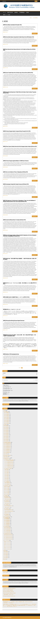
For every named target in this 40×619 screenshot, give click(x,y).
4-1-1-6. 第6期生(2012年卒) (9, 465)
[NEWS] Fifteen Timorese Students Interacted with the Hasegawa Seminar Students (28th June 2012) (20, 146)
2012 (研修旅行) (6, 508)
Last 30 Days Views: (6, 388)
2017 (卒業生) (7, 480)
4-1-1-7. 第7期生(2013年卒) (9, 466)
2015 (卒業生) (7, 478)
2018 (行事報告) (6, 414)
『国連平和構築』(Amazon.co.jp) (8, 594)
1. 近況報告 (5, 424)
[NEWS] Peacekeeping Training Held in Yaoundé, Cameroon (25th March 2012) (16, 184)
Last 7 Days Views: (6, 386)
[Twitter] (36, 1)
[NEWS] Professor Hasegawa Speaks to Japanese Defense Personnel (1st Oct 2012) (16, 131)
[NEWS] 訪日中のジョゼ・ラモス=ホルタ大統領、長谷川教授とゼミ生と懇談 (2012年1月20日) (20, 283)
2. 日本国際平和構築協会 (7, 442)
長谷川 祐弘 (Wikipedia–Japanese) (8, 591)
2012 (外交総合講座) (7, 531)
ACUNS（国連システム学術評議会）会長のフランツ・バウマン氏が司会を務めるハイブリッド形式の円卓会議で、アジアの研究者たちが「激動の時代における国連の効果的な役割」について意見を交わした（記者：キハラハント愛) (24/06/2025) (19, 605)
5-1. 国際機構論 (6, 517)
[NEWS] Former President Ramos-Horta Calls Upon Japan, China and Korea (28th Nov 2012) (18, 72)
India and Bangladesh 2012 (9, 511)
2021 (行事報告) (6, 418)
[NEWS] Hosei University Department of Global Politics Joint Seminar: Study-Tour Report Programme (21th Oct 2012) (19, 92)
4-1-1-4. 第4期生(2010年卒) (9, 462)
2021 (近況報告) (6, 437)
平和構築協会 (22, 12)
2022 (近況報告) (6, 439)
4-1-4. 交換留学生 (7, 481)
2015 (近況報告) (6, 428)
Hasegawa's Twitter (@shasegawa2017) (9, 588)
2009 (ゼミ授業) (6, 488)
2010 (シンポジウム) (7, 544)
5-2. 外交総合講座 (6, 526)
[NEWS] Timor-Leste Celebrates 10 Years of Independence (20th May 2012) (15, 172)
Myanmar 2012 (7, 512)
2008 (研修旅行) (6, 496)
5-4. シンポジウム (6, 540)
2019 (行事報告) (6, 415)
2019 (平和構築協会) (7, 452)
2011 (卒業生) (7, 472)
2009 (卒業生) (7, 469)
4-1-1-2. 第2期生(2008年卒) (9, 460)
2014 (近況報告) (6, 427)
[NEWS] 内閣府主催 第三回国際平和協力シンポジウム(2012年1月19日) (16, 297)
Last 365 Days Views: (6, 390)
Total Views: (5, 392)
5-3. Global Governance (7, 533)
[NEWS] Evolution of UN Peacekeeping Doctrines (11, 354)
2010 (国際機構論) (7, 521)
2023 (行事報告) (6, 421)
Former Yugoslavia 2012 (8, 509)
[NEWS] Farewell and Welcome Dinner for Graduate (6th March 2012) (14, 219)
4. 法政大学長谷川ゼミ (6, 457)
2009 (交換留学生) (7, 482)
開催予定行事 (10, 12)
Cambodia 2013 (7, 515)
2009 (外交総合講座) (7, 528)
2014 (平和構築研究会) (7, 444)
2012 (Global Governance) (8, 538)
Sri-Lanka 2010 (7, 501)
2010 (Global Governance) (8, 535)
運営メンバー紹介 (6, 14)
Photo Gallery (6, 456)
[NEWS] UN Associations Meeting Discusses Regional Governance (13, 320)
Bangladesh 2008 (7, 497)
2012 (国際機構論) (7, 524)
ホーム (4, 12)
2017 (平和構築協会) (7, 449)
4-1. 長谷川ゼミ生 (6, 458)
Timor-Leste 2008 (7, 499)
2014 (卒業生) (7, 477)
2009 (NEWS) (6, 553)
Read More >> (34, 33)
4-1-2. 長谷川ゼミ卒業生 (8, 468)
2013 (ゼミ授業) (6, 494)
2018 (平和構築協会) (7, 450)
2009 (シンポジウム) (7, 542)
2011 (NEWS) (6, 556)
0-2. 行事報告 (6, 411)
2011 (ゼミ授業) (6, 491)
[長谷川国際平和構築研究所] (19, 6)
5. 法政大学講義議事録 (6, 516)
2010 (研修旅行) (6, 500)
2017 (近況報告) (6, 431)
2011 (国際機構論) (7, 523)
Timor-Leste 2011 (7, 507)
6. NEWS (4, 550)
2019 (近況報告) (6, 434)
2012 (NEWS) (35, 17)
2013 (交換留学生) (7, 484)
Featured (4, 559)
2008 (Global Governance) (8, 534)
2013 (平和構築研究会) (7, 443)
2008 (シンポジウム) (7, 541)
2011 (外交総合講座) (7, 530)
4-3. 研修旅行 (6, 495)
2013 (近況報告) (6, 425)
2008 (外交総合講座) (7, 527)
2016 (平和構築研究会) (7, 447)
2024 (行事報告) (6, 423)
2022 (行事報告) (6, 420)
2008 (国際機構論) (7, 518)
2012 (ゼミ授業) (6, 492)
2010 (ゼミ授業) (6, 489)
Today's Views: (5, 385)
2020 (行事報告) (6, 417)
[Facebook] (35, 1)
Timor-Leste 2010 (7, 503)
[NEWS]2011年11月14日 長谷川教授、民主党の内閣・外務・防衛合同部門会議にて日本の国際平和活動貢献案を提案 (19, 335)
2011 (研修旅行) (6, 504)
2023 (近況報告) (6, 440)
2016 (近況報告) (6, 430)
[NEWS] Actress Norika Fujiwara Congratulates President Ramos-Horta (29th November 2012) (18, 37)
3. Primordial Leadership (7, 455)
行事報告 (16, 12)
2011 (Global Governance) (8, 537)
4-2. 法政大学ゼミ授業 (7, 485)
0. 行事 (4, 410)
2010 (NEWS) (6, 554)
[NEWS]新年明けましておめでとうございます (11, 309)
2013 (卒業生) (7, 475)
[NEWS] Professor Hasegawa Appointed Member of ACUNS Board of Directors (16, 160)
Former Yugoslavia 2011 (8, 505)
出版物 (27, 12)
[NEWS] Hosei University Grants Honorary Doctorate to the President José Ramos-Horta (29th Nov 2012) (19, 50)
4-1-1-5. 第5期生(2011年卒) (9, 463)
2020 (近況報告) (6, 436)
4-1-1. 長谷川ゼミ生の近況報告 (9, 459)
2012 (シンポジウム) (7, 547)
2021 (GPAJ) (6, 453)
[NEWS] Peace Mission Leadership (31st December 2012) (12, 24)
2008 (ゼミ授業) (6, 486)
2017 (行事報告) (6, 412)
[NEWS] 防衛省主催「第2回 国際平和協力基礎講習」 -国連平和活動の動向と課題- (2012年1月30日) (19, 259)
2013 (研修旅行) (6, 514)
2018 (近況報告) (6, 433)
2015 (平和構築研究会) (7, 446)
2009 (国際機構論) (7, 520)
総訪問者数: (5, 393)
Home (31, 17)
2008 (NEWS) (6, 551)
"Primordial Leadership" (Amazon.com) (9, 596)
